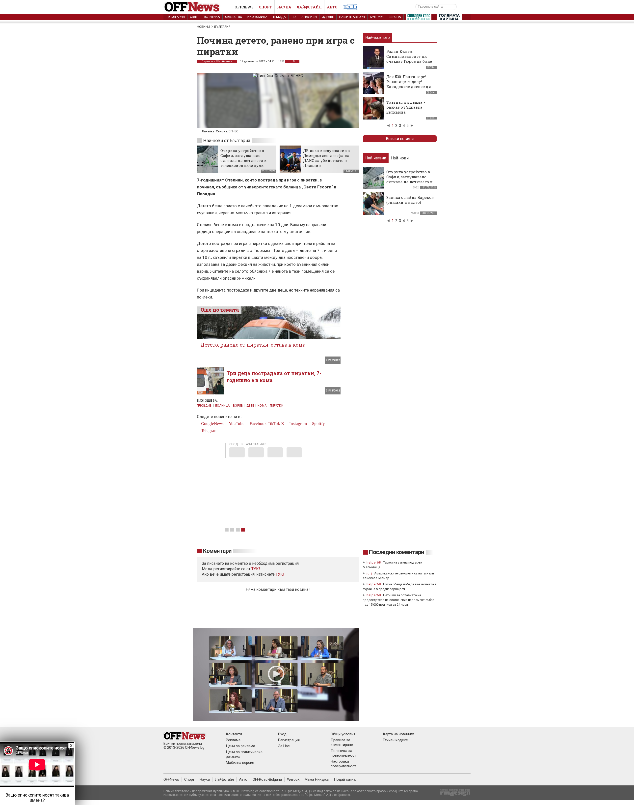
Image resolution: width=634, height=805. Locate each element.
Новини (203, 27)
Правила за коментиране (342, 742)
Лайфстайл (309, 7)
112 (293, 17)
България (176, 17)
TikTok (274, 423)
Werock (293, 779)
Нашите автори (352, 17)
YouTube (236, 423)
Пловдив (204, 405)
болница (222, 405)
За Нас (284, 746)
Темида (279, 17)
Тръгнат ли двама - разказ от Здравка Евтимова (405, 107)
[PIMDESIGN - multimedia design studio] (453, 794)
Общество (233, 17)
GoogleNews (212, 423)
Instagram (297, 423)
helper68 (374, 562)
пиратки (277, 405)
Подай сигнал (345, 779)
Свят (194, 17)
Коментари (217, 551)
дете (250, 405)
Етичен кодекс (395, 740)
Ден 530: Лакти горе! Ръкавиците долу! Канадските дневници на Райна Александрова (410, 84)
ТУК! (280, 574)
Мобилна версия (240, 762)
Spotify (318, 423)
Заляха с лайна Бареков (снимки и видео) (410, 200)
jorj (370, 573)
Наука (284, 7)
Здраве (328, 17)
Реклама (233, 740)
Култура (377, 17)
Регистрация (289, 740)
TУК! (255, 568)
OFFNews (171, 779)
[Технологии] (350, 8)
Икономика (257, 17)
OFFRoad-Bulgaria (267, 779)
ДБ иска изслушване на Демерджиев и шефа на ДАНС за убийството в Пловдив (326, 158)
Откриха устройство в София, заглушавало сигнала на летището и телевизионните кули (243, 158)
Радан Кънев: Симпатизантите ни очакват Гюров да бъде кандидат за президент (409, 59)
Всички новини (400, 138)
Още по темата (220, 309)
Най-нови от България (226, 140)
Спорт (265, 7)
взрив (238, 405)
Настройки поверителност (343, 763)
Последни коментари (396, 552)
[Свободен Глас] (419, 18)
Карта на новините (398, 734)
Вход (282, 734)
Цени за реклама (240, 746)
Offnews (244, 7)
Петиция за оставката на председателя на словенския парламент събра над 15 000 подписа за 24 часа (398, 599)
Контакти (234, 734)
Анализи (309, 17)
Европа (395, 17)
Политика (211, 17)
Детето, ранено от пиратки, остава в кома (253, 344)
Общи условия (343, 734)
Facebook (258, 423)
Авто (332, 7)
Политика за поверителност (343, 753)
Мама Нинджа (317, 779)
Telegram (208, 430)
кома (262, 405)
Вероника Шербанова (217, 61)
